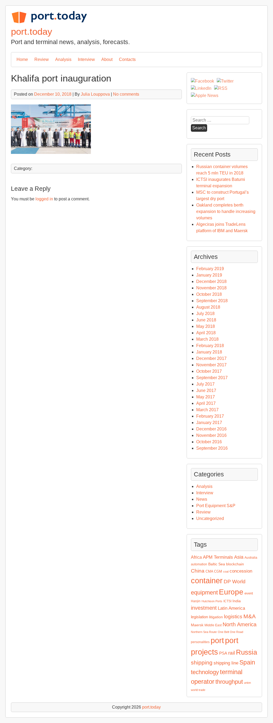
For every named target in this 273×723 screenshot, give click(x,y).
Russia (246, 652)
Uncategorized (210, 518)
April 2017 (206, 403)
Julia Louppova (95, 94)
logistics (233, 616)
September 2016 (212, 448)
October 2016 (209, 442)
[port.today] (49, 22)
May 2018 (205, 326)
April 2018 (206, 333)
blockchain (235, 564)
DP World (235, 581)
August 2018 (208, 307)
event (248, 593)
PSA (223, 653)
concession (241, 571)
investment (204, 608)
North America (239, 624)
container (207, 580)
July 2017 (205, 384)
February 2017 (210, 416)
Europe (231, 592)
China (197, 571)
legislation (199, 617)
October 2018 (209, 294)
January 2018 (209, 352)
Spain (247, 662)
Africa (196, 557)
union (247, 682)
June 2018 (206, 320)
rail (231, 653)
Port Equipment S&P (215, 505)
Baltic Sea (216, 564)
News (201, 499)
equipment (204, 592)
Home (22, 59)
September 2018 (212, 300)
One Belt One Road (230, 631)
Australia (250, 557)
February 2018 (210, 345)
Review (41, 59)
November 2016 (211, 435)
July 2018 (205, 313)
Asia (238, 557)
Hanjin (195, 601)
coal (225, 571)
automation (199, 564)
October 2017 (209, 371)
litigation (216, 617)
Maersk (197, 625)
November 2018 (211, 288)
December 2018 (211, 281)
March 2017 (207, 409)
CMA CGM (214, 571)
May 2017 (205, 397)
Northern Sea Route (204, 631)
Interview (86, 59)
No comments (126, 94)
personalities (200, 642)
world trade (198, 689)
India (236, 601)
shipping (201, 662)
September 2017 (212, 377)
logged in (44, 199)
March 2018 (207, 339)
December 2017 (211, 358)
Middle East (213, 625)
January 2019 (209, 275)
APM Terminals (218, 557)
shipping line (226, 663)
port (217, 640)
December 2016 (211, 429)
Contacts (127, 59)
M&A (249, 616)
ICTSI (227, 601)
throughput (229, 681)
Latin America (231, 608)
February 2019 (210, 268)
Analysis (63, 59)
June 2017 (206, 390)
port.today (31, 31)
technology (205, 672)
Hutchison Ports (212, 601)
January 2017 (209, 422)
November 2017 (211, 365)
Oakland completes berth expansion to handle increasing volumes (225, 211)
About (107, 59)
